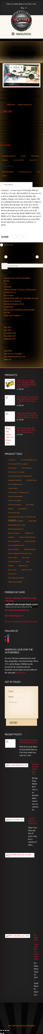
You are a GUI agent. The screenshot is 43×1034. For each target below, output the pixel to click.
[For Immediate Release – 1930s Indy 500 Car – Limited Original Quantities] (17, 936)
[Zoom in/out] (1, 1030)
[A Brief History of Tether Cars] (14, 820)
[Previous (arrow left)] (1, 1033)
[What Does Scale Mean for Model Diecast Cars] (10, 743)
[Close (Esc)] (8, 1030)
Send (13, 722)
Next (37, 256)
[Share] (6, 1030)
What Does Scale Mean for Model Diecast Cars (28, 741)
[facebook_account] (14, 236)
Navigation (23, 34)
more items (18, 4)
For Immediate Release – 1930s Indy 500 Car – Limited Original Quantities (36, 947)
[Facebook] (8, 637)
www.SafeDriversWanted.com (17, 610)
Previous (5, 256)
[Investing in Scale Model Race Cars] (16, 765)
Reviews (11, 104)
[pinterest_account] (25, 236)
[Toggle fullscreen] (3, 1030)
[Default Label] (8, 640)
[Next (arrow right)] (3, 1033)
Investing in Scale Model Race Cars (35, 769)
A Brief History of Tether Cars (32, 821)
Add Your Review (25, 104)
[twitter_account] (19, 236)
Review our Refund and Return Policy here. (21, 621)
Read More (21, 672)
